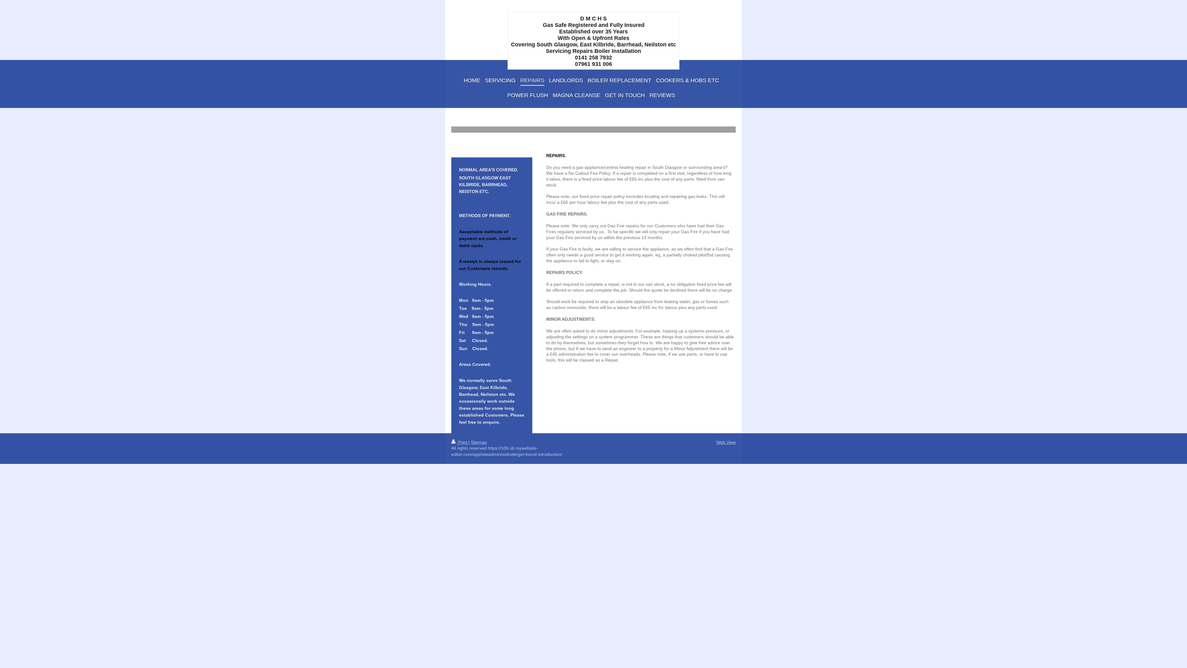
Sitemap (479, 442)
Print (462, 442)
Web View (726, 442)
